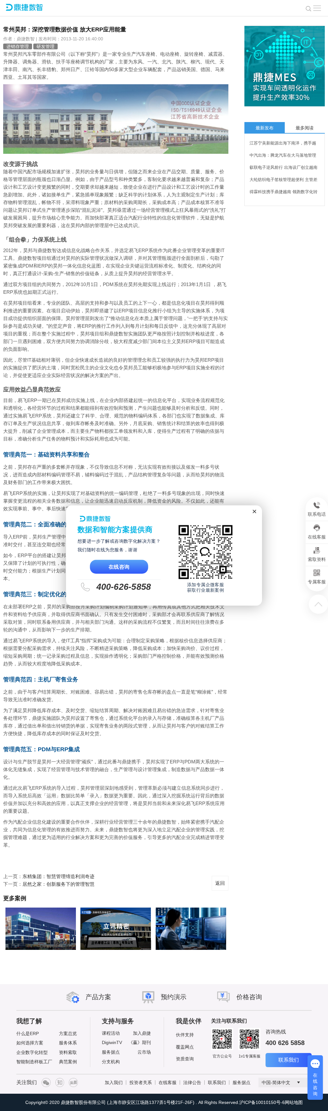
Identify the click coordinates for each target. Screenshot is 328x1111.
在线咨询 (119, 567)
